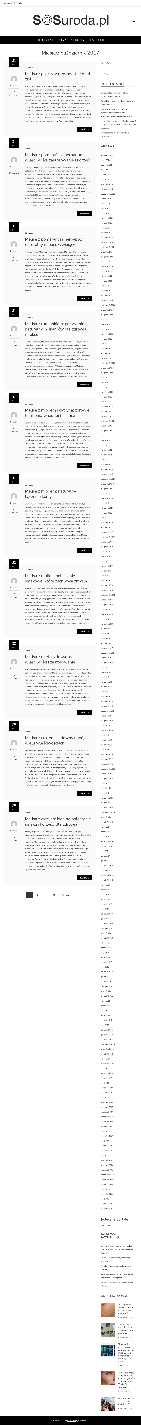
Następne (66, 895)
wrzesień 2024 (107, 252)
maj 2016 (105, 735)
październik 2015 (108, 769)
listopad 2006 (107, 1170)
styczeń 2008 (107, 1102)
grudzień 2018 (107, 585)
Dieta (91, 40)
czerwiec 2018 (107, 614)
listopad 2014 (107, 807)
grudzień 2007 (107, 1107)
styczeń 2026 (107, 184)
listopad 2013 (107, 865)
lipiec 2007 (105, 1131)
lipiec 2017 (105, 667)
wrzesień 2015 (107, 774)
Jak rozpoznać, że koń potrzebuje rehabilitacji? (126, 1401)
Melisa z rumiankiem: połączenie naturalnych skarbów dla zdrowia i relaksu (56, 329)
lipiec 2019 (105, 551)
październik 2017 (108, 653)
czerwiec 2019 (107, 556)
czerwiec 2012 (107, 947)
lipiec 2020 (105, 493)
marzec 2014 (106, 846)
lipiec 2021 (105, 435)
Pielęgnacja (77, 40)
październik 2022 (108, 363)
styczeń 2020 (107, 522)
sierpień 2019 (107, 546)
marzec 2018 (106, 629)
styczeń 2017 (107, 696)
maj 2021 (105, 445)
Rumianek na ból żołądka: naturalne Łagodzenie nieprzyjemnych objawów (117, 1249)
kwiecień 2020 (107, 508)
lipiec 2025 (105, 203)
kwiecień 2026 (107, 174)
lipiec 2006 (105, 1189)
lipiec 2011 (105, 1001)
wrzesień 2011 (107, 991)
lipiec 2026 (105, 160)
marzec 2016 (106, 745)
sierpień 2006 (107, 1184)
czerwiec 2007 (107, 1136)
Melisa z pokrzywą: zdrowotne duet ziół (57, 76)
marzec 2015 (106, 802)
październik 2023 (108, 305)
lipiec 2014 (105, 827)
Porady (62, 40)
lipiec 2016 (105, 725)
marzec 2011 (106, 1020)
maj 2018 (105, 619)
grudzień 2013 (107, 860)
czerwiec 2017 (107, 672)
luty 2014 (105, 851)
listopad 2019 (107, 532)
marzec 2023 (106, 339)
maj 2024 (105, 271)
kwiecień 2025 (107, 218)
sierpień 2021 (107, 430)
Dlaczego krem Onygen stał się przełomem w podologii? (125, 1309)
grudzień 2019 (107, 527)
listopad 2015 (107, 764)
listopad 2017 (107, 648)
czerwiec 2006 (107, 1194)
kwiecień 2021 (107, 450)
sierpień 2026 (107, 155)
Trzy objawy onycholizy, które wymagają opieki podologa (126, 1329)
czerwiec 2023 (107, 324)
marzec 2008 (106, 1092)
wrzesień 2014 (107, 817)
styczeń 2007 (107, 1160)
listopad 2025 (107, 189)
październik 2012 (108, 928)
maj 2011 (105, 1010)
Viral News (72, 1421)
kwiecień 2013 (107, 899)
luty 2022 (105, 401)
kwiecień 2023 (107, 334)
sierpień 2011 (107, 996)
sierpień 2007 (107, 1126)
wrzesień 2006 (107, 1179)
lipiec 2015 (105, 783)
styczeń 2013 (107, 914)
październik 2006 (108, 1174)
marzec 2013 (106, 904)
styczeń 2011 (107, 1030)
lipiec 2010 (105, 1059)
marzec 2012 (106, 962)
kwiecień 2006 (107, 1203)
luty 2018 (105, 633)
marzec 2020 (106, 513)
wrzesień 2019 (107, 542)
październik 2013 (108, 870)
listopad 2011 (107, 981)
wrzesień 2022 (107, 368)
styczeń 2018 (107, 638)
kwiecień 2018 (107, 624)
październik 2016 (108, 711)
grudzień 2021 (107, 411)
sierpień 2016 (107, 720)
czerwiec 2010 (107, 1063)
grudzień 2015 (107, 759)
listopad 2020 (107, 474)
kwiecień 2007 (107, 1145)
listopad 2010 (107, 1039)
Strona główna (45, 40)
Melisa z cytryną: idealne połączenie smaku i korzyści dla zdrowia (58, 821)
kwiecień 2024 (107, 276)
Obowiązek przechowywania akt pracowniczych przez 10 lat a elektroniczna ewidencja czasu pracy (116, 112)
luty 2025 (105, 228)
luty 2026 (105, 179)
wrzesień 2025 (107, 198)
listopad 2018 (107, 590)
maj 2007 (105, 1141)
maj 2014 (105, 836)
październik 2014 (108, 812)
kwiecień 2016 (107, 740)
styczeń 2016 (107, 754)
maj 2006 (105, 1199)
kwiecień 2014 (107, 841)
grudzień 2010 (107, 1034)
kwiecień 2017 (107, 682)
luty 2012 (105, 967)
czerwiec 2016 (107, 730)
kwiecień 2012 (107, 957)
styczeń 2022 (107, 406)
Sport (101, 40)
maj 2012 (105, 952)
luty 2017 (105, 691)
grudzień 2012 (107, 918)
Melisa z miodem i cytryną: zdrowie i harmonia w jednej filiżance (58, 412)
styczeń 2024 (107, 290)
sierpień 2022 (107, 372)
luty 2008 (105, 1097)
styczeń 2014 (107, 856)
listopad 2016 (107, 706)
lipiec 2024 (105, 261)
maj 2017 (105, 677)
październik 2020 (108, 479)
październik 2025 (108, 194)
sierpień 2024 (107, 257)
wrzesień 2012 (107, 933)
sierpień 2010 (107, 1054)
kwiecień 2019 (107, 566)
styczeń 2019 (107, 580)
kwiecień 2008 (107, 1088)
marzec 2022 (106, 397)
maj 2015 (105, 793)
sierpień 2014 (107, 822)
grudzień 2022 (107, 353)
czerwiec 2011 (107, 1005)
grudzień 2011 (107, 976)
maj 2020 (105, 503)
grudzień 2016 (107, 701)
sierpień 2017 (107, 662)
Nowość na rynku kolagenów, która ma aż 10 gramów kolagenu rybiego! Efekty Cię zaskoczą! (118, 124)
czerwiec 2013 (107, 889)
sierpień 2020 (107, 488)
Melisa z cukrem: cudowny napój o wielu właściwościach (56, 740)
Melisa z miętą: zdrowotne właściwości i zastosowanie (50, 659)
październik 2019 (108, 537)
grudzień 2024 (107, 237)
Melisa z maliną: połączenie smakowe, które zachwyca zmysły (56, 578)
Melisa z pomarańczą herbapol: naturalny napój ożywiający (53, 241)
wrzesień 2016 (107, 716)
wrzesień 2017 (107, 657)
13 (54, 895)
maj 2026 (105, 169)
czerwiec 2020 (107, 498)
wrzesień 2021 (107, 426)
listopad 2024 (107, 242)
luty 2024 (105, 286)
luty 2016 (105, 749)
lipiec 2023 (105, 319)
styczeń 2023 (107, 348)
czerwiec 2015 (107, 788)
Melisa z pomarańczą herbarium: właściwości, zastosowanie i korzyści (58, 157)
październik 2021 (108, 421)
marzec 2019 (106, 571)
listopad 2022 (107, 358)
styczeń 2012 (107, 972)
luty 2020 (105, 517)
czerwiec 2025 (107, 208)
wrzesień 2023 (107, 310)
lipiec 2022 (105, 377)
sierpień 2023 (107, 314)
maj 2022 (105, 387)
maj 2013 (105, 894)
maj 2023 (105, 329)
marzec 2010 (106, 1078)
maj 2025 (105, 213)
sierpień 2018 (107, 604)
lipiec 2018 (105, 609)
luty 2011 (105, 1025)
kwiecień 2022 (107, 392)
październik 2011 (108, 986)
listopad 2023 (107, 300)
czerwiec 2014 (107, 831)
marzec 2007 (106, 1150)
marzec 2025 (106, 223)
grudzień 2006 (107, 1165)
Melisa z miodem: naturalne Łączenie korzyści (50, 493)
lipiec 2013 (105, 885)
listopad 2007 (107, 1112)
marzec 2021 (106, 455)
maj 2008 (105, 1083)
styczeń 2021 (107, 464)
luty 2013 (105, 909)
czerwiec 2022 (107, 382)
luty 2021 (105, 459)
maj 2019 (105, 561)
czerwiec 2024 (107, 266)
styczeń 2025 (107, 232)
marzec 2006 (106, 1208)
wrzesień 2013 (107, 875)
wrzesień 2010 (107, 1049)
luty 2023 (105, 343)
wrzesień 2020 (107, 484)
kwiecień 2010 (107, 1073)
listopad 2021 (107, 416)
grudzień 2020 (107, 469)
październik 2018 (108, 595)
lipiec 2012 (105, 943)
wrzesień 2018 (107, 600)
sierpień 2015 (107, 778)
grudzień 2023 (107, 295)
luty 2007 (105, 1155)
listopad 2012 (107, 923)
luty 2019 (105, 575)
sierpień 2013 (107, 880)
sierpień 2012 (107, 938)
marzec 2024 (106, 281)
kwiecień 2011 (107, 1015)
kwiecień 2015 (107, 798)
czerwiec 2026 (107, 165)
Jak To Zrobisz (107, 1225)
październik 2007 (108, 1117)
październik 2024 (108, 247)
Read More (84, 129)
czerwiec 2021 (107, 440)
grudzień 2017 (107, 643)
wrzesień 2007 (107, 1121)
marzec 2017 (106, 686)
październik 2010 (108, 1044)
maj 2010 (105, 1068)
